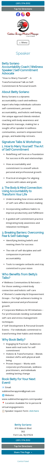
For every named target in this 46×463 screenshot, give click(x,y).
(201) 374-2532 (23, 3)
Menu (24, 42)
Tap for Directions (23, 8)
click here (34, 410)
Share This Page (22, 452)
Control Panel (23, 461)
